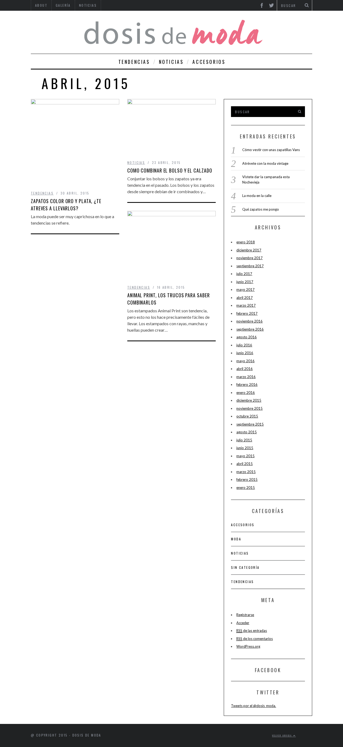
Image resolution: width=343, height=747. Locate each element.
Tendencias (134, 61)
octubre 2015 (247, 416)
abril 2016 (244, 369)
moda (236, 539)
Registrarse (245, 615)
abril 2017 (244, 297)
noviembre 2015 (249, 408)
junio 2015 (244, 448)
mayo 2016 (245, 361)
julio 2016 (244, 345)
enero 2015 (245, 487)
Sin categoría (245, 567)
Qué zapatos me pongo (260, 209)
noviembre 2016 (249, 321)
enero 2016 (245, 392)
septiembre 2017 (250, 266)
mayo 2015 (245, 456)
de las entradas (251, 630)
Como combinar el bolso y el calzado (169, 170)
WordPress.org (248, 646)
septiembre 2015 (250, 424)
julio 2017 (244, 274)
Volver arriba (282, 735)
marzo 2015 (246, 472)
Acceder (242, 623)
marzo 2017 (246, 305)
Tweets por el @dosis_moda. (253, 706)
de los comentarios (254, 638)
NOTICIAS (171, 61)
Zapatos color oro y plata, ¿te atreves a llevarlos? (66, 204)
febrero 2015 (247, 479)
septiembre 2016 (250, 329)
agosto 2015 (246, 432)
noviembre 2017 (249, 258)
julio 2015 (244, 440)
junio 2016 (244, 353)
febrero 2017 (247, 313)
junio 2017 (244, 282)
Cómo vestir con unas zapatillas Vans (271, 150)
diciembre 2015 (248, 400)
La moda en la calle (256, 195)
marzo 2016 (246, 377)
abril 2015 (244, 464)
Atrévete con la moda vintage (265, 163)
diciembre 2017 (248, 250)
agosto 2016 (246, 337)
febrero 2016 (247, 384)
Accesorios (208, 61)
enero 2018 (245, 242)
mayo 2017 (245, 289)
